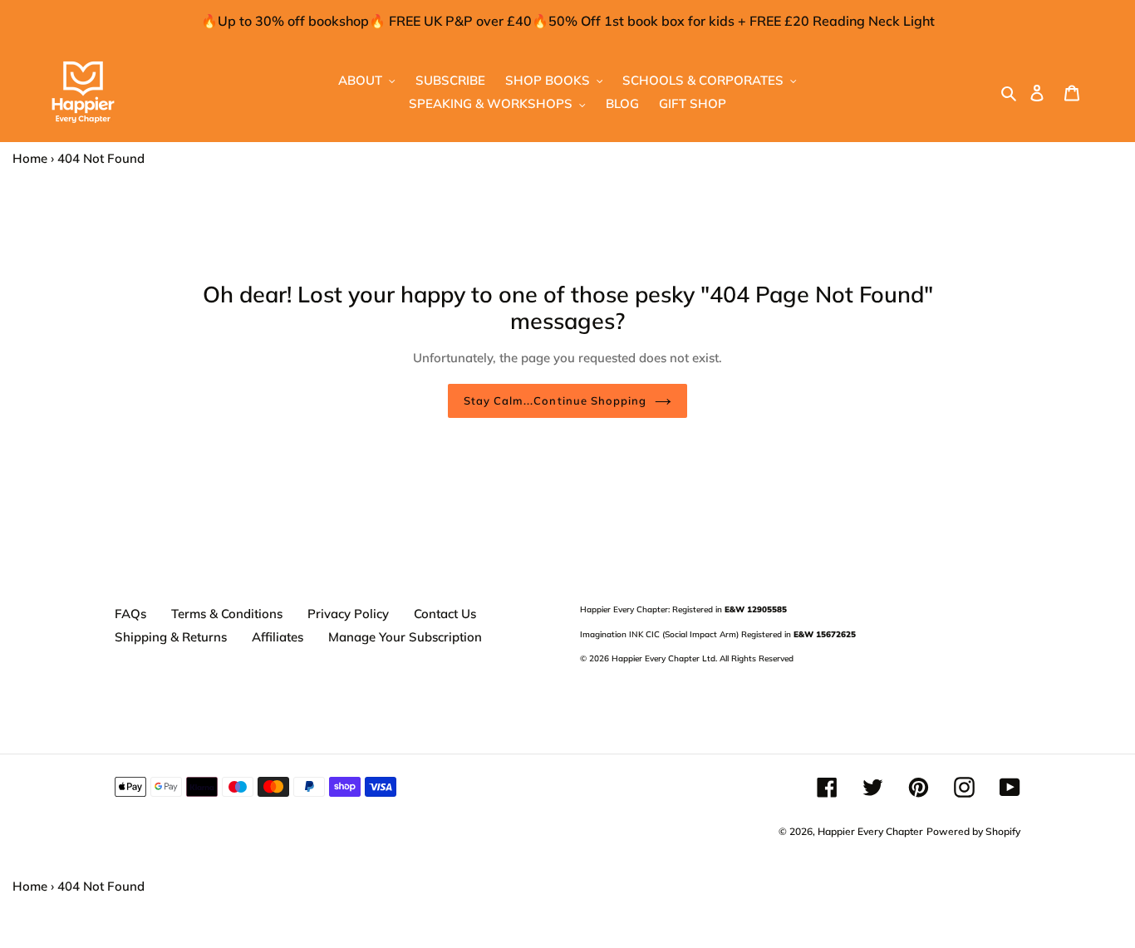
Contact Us (445, 613)
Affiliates (277, 637)
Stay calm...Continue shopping (555, 400)
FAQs (130, 613)
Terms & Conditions (227, 613)
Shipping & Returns (171, 637)
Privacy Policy (348, 613)
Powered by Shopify (973, 831)
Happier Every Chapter (870, 831)
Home (29, 158)
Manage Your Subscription (405, 637)
